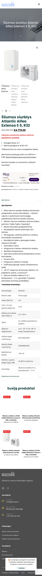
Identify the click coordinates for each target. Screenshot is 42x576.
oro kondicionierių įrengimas (10, 535)
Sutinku (22, 568)
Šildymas (4, 551)
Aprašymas (5, 200)
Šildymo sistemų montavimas (10, 531)
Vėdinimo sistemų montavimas (11, 539)
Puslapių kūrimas (33, 573)
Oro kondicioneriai (7, 555)
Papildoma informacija (10, 376)
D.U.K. (23, 573)
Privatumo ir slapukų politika (10, 573)
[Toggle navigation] (33, 4)
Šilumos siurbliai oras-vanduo (28, 189)
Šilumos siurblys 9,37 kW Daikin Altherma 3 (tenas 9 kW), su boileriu (31, 452)
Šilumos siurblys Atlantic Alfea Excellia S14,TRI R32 (31, 417)
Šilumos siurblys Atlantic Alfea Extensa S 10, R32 (11, 451)
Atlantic (14, 189)
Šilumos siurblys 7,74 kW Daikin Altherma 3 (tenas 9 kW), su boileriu (11, 418)
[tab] (21, 200)
